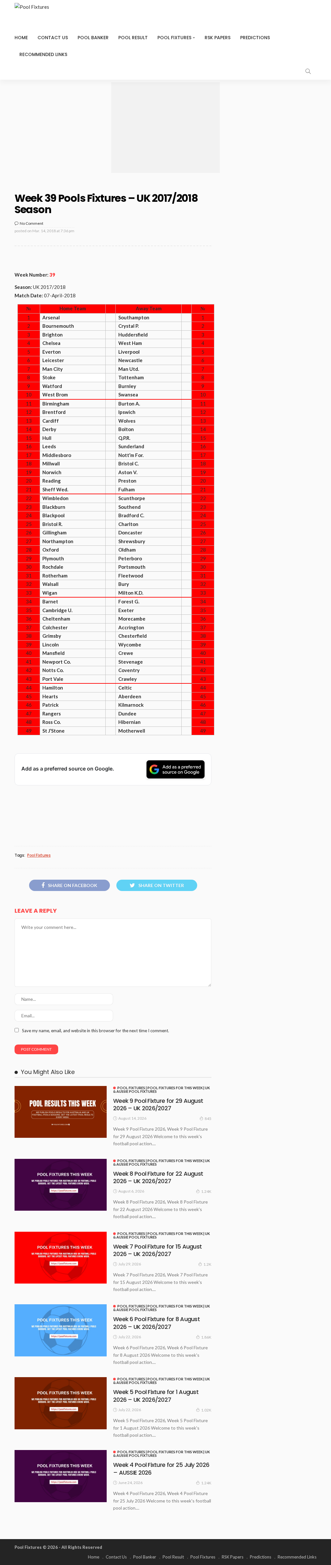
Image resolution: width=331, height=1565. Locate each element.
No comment (31, 223)
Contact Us (52, 37)
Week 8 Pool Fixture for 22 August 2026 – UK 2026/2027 (158, 1177)
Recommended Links (43, 54)
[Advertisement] (165, 127)
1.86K (206, 1337)
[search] (308, 71)
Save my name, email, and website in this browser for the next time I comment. (95, 1030)
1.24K (206, 1191)
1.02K (206, 1410)
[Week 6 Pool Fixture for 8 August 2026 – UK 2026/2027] (61, 1330)
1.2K (207, 1264)
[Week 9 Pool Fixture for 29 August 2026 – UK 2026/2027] (61, 1112)
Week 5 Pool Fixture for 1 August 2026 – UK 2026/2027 (155, 1395)
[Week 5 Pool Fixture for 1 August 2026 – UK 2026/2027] (61, 1403)
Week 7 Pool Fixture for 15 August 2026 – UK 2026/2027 (157, 1250)
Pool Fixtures (174, 37)
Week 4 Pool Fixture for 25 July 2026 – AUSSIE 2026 (161, 1468)
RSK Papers (217, 37)
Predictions (255, 37)
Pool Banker (93, 37)
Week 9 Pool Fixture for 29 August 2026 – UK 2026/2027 (158, 1104)
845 (208, 1118)
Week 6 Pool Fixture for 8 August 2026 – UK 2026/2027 (156, 1323)
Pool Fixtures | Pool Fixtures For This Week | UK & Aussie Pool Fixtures (161, 1089)
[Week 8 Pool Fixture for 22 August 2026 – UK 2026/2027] (61, 1185)
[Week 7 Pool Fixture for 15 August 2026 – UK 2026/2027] (61, 1258)
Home (21, 37)
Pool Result (133, 37)
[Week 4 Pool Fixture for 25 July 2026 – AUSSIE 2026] (61, 1476)
